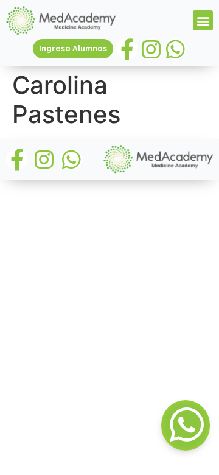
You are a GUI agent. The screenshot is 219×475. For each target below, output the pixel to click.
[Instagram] (151, 49)
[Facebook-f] (126, 49)
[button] (203, 20)
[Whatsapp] (175, 49)
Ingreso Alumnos (73, 48)
